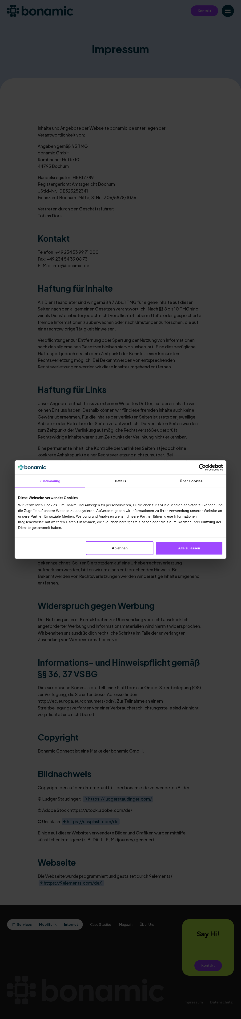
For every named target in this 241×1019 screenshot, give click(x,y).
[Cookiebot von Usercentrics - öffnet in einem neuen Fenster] (202, 467)
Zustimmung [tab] (50, 481)
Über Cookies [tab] (191, 481)
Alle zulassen (189, 548)
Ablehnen (120, 548)
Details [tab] (120, 481)
